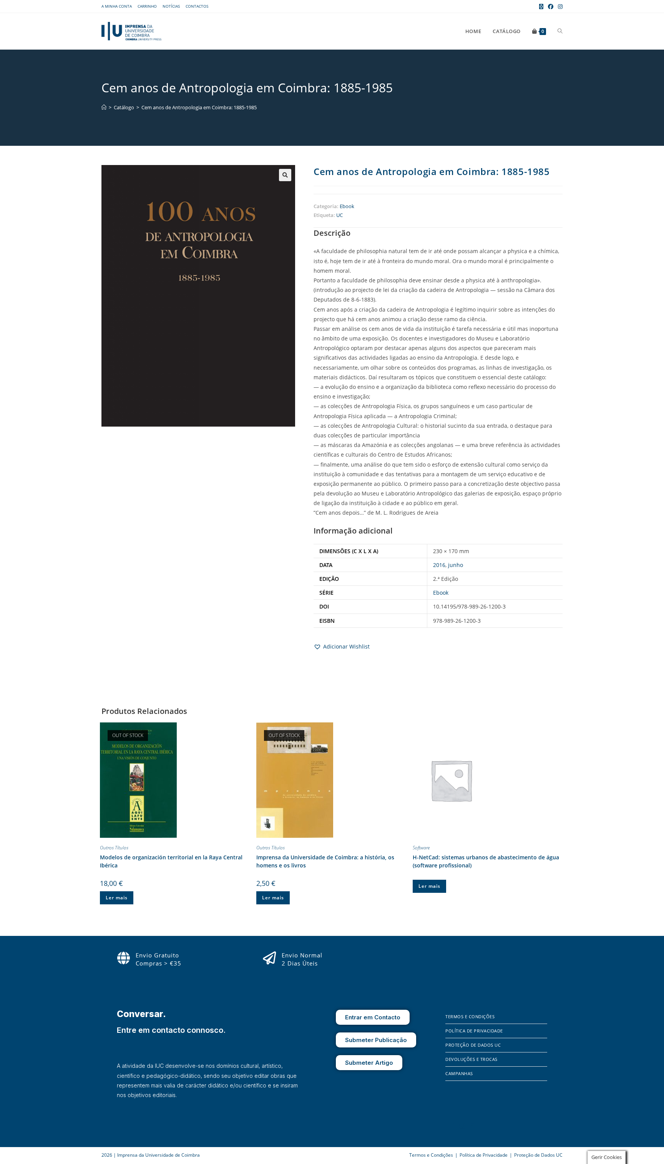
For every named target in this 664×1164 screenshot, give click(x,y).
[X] (472, 1125)
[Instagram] (462, 1125)
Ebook (347, 206)
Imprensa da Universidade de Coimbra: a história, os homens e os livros (325, 861)
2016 (439, 565)
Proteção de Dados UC (473, 1045)
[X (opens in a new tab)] (541, 6)
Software (421, 847)
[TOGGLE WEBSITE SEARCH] (560, 31)
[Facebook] (451, 1125)
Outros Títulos (114, 847)
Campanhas (459, 1073)
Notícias (171, 6)
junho (455, 565)
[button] (285, 175)
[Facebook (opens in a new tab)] (551, 6)
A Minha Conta (116, 6)
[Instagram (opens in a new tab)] (559, 6)
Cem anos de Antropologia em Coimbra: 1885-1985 (199, 107)
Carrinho (147, 6)
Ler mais (117, 897)
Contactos (197, 6)
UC (339, 215)
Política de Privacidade (474, 1031)
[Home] (103, 107)
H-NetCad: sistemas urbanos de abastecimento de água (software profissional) (486, 861)
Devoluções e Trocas (471, 1059)
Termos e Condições (470, 1016)
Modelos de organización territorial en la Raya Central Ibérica (171, 861)
